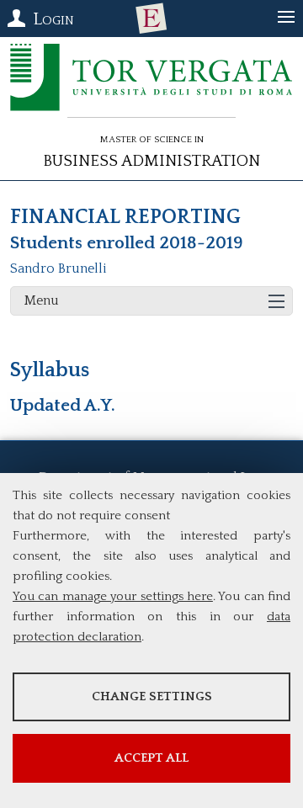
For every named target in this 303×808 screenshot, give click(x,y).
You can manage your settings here (113, 596)
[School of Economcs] (151, 18)
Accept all (151, 758)
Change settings (152, 696)
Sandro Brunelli (58, 268)
